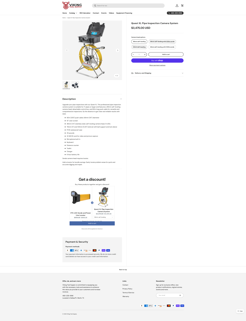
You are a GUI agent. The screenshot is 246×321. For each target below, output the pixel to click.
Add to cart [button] (92, 225)
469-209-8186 (67, 296)
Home (64, 13)
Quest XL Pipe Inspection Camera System (78, 17)
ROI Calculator (85, 13)
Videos (111, 13)
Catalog (72, 13)
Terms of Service (128, 293)
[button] (182, 5)
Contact (96, 13)
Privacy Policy (127, 289)
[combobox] (128, 5)
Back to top (123, 269)
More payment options (157, 65)
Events (104, 13)
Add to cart (166, 54)
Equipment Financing (124, 13)
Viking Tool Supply (72, 314)
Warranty (126, 296)
